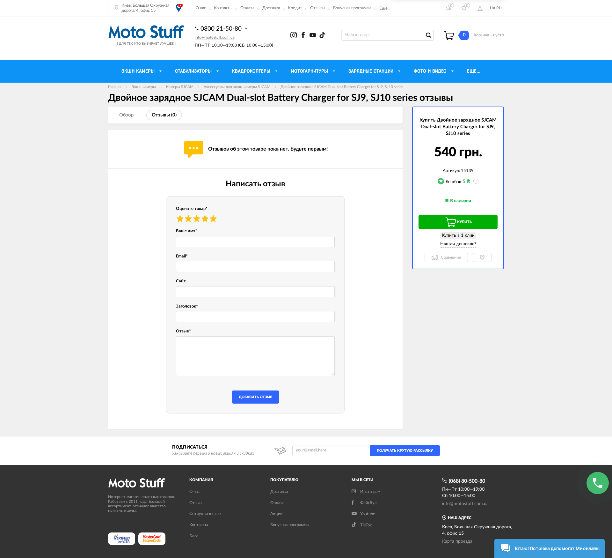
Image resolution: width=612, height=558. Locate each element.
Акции (276, 514)
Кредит (295, 8)
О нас (201, 8)
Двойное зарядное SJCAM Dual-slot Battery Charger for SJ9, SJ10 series (341, 87)
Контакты (223, 8)
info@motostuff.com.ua (215, 37)
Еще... (384, 8)
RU (499, 8)
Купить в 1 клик (458, 235)
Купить (464, 222)
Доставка (271, 8)
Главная (114, 87)
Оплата (247, 8)
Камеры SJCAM (179, 87)
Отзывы (317, 8)
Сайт (181, 281)
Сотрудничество (205, 514)
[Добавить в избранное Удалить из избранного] (482, 257)
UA (492, 8)
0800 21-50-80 (221, 29)
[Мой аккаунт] (480, 8)
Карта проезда (457, 541)
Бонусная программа (352, 8)
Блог (193, 536)
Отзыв (183, 331)
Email (182, 256)
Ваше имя (186, 231)
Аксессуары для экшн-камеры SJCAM (237, 87)
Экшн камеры (144, 87)
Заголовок (187, 306)
